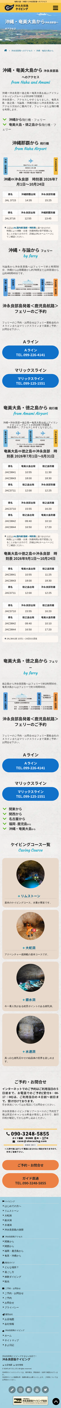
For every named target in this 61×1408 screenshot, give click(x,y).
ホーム (8, 1335)
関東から (9, 1241)
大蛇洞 (30, 947)
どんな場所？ (12, 1267)
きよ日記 (9, 1345)
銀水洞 (30, 999)
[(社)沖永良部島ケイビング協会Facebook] (28, 1389)
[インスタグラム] (20, 1389)
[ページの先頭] (56, 1401)
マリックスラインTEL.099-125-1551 (30, 380)
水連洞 (30, 1051)
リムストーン (30, 896)
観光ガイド (10, 1263)
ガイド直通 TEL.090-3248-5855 (30, 1180)
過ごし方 (9, 1272)
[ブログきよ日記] (12, 1389)
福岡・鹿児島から (14, 1251)
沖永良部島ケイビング (14, 1330)
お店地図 (9, 1319)
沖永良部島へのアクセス (22, 51)
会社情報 (9, 1324)
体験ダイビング (13, 1277)
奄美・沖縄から (13, 1255)
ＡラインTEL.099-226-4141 (30, 352)
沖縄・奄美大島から (45, 51)
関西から (9, 1246)
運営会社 (9, 1314)
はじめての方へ (13, 1206)
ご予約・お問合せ (30, 1165)
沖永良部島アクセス (14, 1237)
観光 (7, 1281)
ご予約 (8, 1298)
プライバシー (12, 1307)
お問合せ (9, 1302)
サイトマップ (12, 1340)
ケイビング (10, 1201)
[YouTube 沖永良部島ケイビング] (37, 1389)
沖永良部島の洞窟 (14, 1229)
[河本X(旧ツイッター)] (45, 1389)
